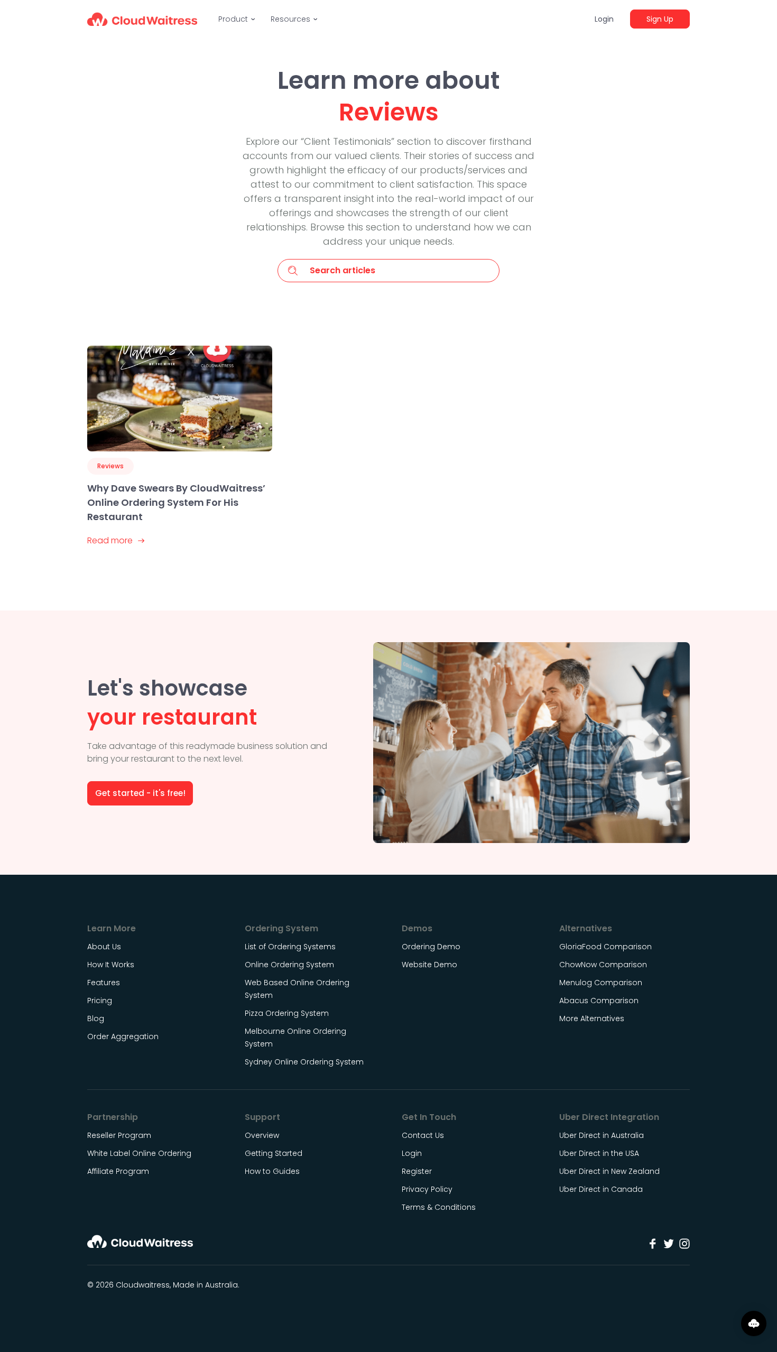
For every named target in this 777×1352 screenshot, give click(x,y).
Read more (110, 540)
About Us (104, 946)
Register (417, 1171)
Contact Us (423, 1135)
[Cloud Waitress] (142, 19)
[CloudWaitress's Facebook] (653, 1243)
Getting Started (273, 1153)
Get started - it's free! (140, 793)
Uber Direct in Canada (601, 1189)
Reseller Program (119, 1135)
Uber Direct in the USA (599, 1153)
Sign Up (659, 19)
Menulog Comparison (600, 982)
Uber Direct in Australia (601, 1135)
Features (103, 982)
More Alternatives (591, 1018)
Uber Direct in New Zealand (609, 1171)
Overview (262, 1135)
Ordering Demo (431, 946)
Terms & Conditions (439, 1207)
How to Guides (272, 1171)
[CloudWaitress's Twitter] (668, 1243)
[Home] (140, 1245)
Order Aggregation (123, 1036)
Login (604, 19)
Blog (95, 1018)
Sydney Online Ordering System (304, 1062)
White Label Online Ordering (139, 1153)
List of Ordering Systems (290, 946)
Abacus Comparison (599, 1000)
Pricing (99, 1000)
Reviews (110, 465)
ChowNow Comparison (603, 964)
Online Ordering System (289, 964)
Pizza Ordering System (287, 1013)
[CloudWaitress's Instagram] (684, 1243)
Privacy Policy (427, 1189)
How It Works (110, 964)
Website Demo (429, 964)
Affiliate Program (118, 1171)
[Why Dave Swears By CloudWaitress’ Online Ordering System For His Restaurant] (179, 398)
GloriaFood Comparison (605, 946)
